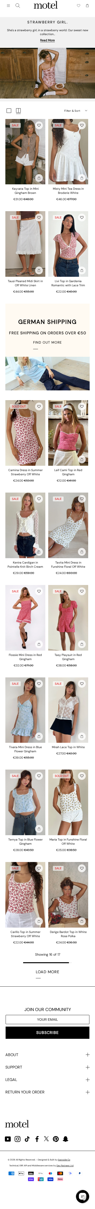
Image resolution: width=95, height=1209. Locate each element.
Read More (47, 40)
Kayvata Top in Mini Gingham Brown (25, 191)
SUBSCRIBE (47, 1032)
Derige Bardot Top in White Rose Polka (68, 934)
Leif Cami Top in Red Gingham (68, 472)
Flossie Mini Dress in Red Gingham (25, 657)
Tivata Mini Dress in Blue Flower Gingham (25, 749)
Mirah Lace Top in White (68, 747)
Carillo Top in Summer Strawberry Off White (25, 934)
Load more (47, 971)
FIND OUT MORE (47, 342)
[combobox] (18, 6)
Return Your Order (25, 1092)
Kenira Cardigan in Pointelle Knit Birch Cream (25, 565)
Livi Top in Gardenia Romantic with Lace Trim (68, 283)
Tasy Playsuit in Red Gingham (68, 657)
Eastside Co (64, 1159)
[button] (39, 125)
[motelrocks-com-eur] (46, 5)
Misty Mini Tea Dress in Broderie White (68, 191)
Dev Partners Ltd (65, 1165)
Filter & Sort (72, 110)
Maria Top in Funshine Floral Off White (68, 842)
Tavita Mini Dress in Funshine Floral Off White (68, 565)
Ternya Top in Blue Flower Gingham (25, 842)
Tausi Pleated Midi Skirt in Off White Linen (25, 283)
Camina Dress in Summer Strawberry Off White (25, 472)
